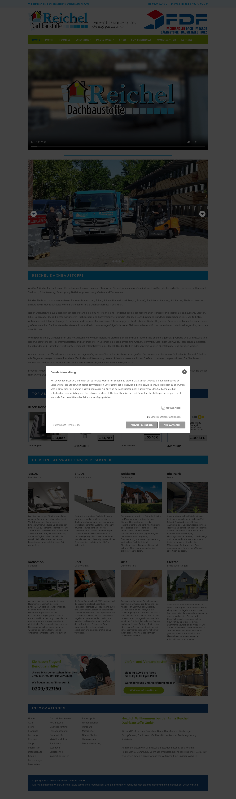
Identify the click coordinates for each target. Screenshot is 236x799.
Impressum (74, 425)
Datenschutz (59, 425)
